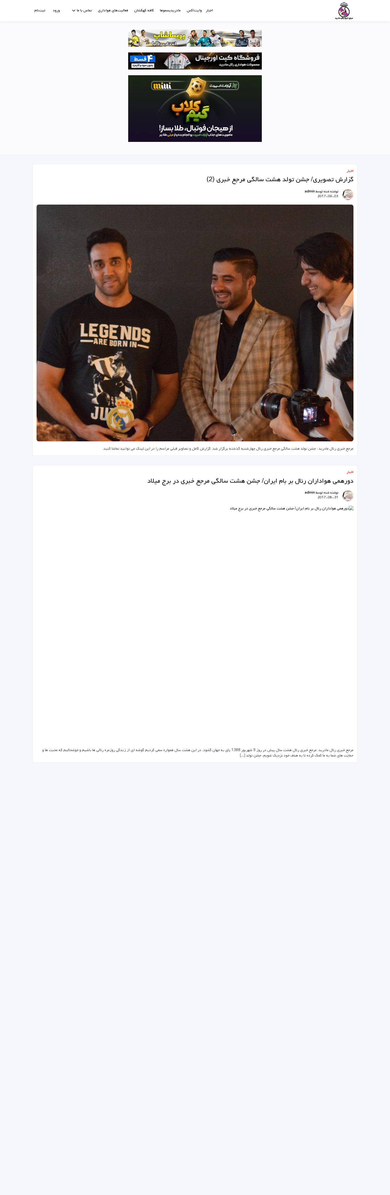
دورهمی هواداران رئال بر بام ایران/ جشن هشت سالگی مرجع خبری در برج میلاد (250, 481)
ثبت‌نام (39, 10)
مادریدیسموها (170, 10)
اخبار (209, 10)
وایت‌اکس (194, 10)
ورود (56, 10)
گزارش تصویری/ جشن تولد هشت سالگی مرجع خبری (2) (279, 179)
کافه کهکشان (144, 10)
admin (310, 191)
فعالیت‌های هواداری (113, 10)
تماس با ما (84, 10)
